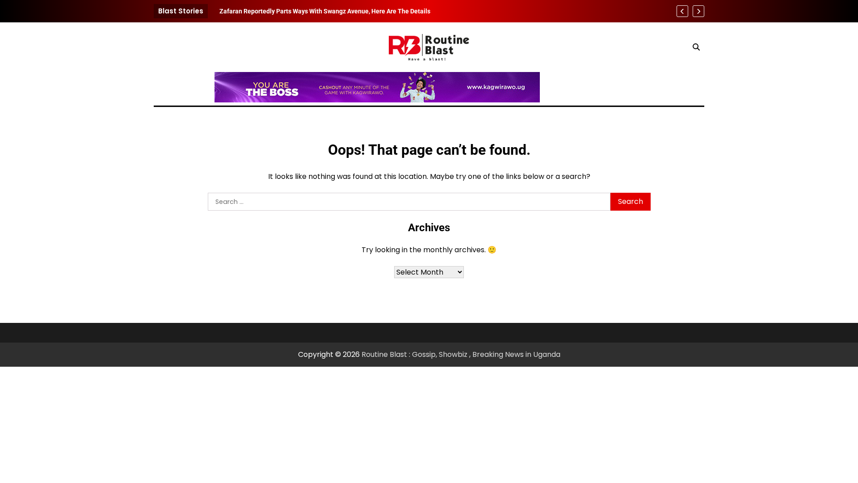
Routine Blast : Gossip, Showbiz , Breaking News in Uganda (461, 354)
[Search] (696, 47)
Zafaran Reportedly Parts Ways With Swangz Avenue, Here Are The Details (324, 11)
